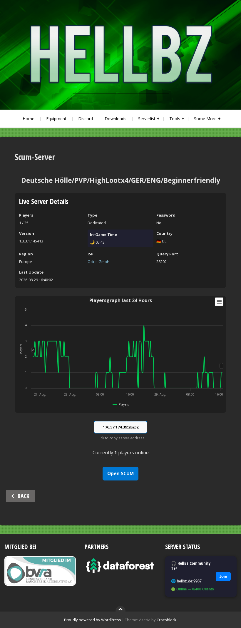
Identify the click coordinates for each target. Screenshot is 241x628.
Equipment (56, 118)
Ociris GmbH (99, 261)
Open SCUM (120, 473)
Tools (174, 118)
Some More (205, 118)
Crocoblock (166, 619)
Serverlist (146, 118)
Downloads (115, 118)
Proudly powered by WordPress (92, 619)
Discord (85, 118)
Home (28, 118)
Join (223, 576)
